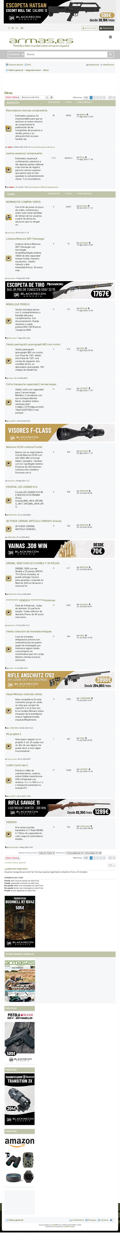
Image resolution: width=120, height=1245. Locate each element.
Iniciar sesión (90, 28)
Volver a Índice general (15, 863)
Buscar (47, 97)
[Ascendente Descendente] (91, 853)
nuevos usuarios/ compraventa (24, 153)
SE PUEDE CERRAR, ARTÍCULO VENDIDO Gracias (33, 521)
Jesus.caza (12, 759)
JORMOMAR (85, 698)
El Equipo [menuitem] (92, 1220)
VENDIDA (11, 822)
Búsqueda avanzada (52, 97)
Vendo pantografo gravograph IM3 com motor (33, 344)
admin (10, 147)
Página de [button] (85, 97)
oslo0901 (84, 388)
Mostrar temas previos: (28, 853)
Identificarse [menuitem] (108, 65)
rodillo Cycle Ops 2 (17, 765)
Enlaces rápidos (16, 65)
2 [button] (94, 97)
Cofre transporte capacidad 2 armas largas (31, 384)
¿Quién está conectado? (16, 869)
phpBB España (69, 1226)
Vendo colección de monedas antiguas (29, 631)
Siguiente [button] (114, 97)
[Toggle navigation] (110, 37)
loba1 (82, 635)
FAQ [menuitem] (29, 65)
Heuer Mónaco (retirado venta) (24, 694)
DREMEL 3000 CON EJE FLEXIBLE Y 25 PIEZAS (32, 563)
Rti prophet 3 (13, 734)
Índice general (16, 1220)
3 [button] (97, 97)
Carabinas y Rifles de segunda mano (45, 187)
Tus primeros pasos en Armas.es (43, 147)
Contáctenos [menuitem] (78, 1220)
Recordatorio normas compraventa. (27, 110)
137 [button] (110, 97)
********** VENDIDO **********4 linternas (30, 600)
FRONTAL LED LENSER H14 (21, 486)
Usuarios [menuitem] (104, 1220)
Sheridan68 (13, 847)
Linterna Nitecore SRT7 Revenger (25, 238)
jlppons (83, 114)
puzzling (83, 206)
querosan (84, 243)
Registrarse (107, 28)
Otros (8, 93)
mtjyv (82, 348)
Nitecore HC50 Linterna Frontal (24, 447)
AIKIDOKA (84, 491)
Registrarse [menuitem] (94, 65)
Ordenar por (61, 853)
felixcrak (83, 308)
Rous (82, 157)
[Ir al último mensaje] (87, 114)
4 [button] (100, 97)
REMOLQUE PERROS (18, 304)
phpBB (53, 1225)
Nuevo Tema (11, 97)
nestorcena (85, 826)
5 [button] (104, 97)
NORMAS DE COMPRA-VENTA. (23, 201)
